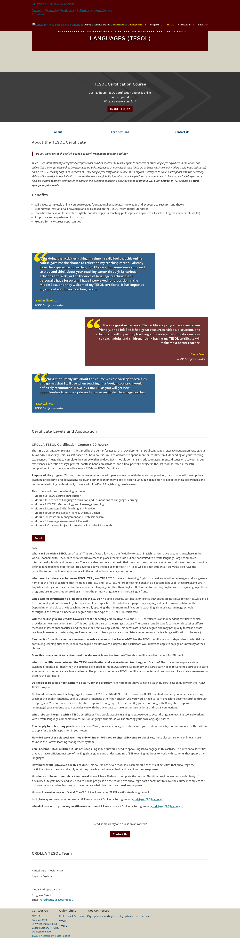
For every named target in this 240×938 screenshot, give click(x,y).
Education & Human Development (53, 4)
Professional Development (128, 24)
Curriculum (184, 24)
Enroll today (120, 109)
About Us (101, 24)
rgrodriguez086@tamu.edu (147, 799)
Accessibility (47, 935)
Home (88, 24)
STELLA (63, 926)
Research (203, 24)
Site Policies (63, 935)
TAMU (35, 935)
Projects (154, 24)
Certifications (120, 132)
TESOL (170, 24)
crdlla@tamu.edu (41, 931)
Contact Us (182, 132)
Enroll (38, 538)
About (58, 132)
